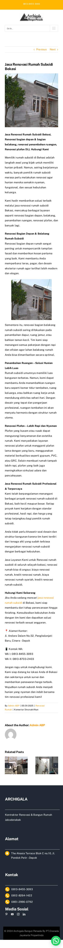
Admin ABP (13, 705)
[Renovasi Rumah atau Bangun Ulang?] (16, 758)
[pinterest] (6, 914)
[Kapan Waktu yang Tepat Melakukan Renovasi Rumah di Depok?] (46, 758)
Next (53, 49)
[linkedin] (24, 914)
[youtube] (12, 914)
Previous (41, 49)
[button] (7, 765)
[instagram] (18, 914)
